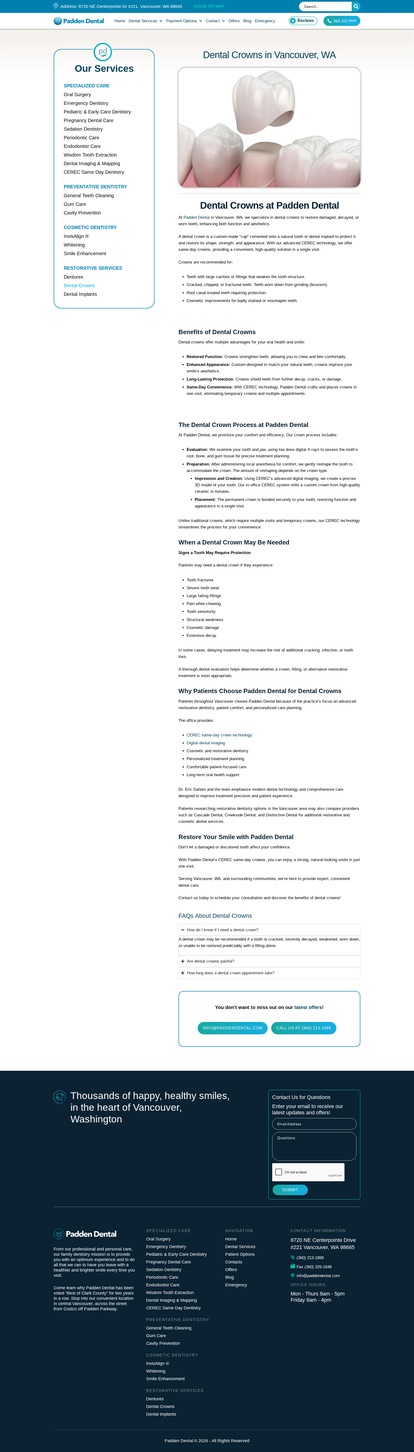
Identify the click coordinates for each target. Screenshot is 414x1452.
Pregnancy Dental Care (168, 1262)
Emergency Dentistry (166, 1246)
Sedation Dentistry (163, 1269)
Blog (229, 1277)
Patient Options (240, 1254)
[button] (160, 20)
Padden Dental (197, 217)
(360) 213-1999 (310, 1258)
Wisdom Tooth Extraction (170, 1292)
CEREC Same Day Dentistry (173, 1308)
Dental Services (240, 1246)
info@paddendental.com (318, 1275)
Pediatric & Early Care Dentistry (176, 1254)
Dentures (155, 1398)
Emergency (236, 1285)
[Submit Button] (356, 6)
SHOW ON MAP (209, 6)
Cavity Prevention (163, 1343)
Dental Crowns (160, 1406)
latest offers (308, 1007)
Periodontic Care (162, 1277)
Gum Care (156, 1335)
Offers (231, 1269)
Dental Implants (161, 1414)
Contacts (233, 1262)
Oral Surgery (158, 1239)
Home (231, 1239)
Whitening (155, 1371)
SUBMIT (290, 1190)
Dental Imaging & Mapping (171, 1300)
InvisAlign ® (157, 1363)
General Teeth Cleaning (168, 1328)
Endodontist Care (162, 1285)
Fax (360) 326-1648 (314, 1267)
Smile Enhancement (165, 1378)
